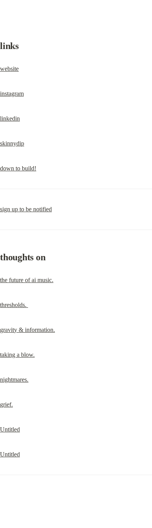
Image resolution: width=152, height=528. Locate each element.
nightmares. (14, 379)
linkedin (10, 118)
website (9, 68)
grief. (6, 404)
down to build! (18, 168)
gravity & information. (27, 329)
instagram (12, 93)
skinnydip (12, 143)
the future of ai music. (26, 280)
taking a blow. (17, 354)
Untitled (10, 429)
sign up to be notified (26, 209)
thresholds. (14, 305)
